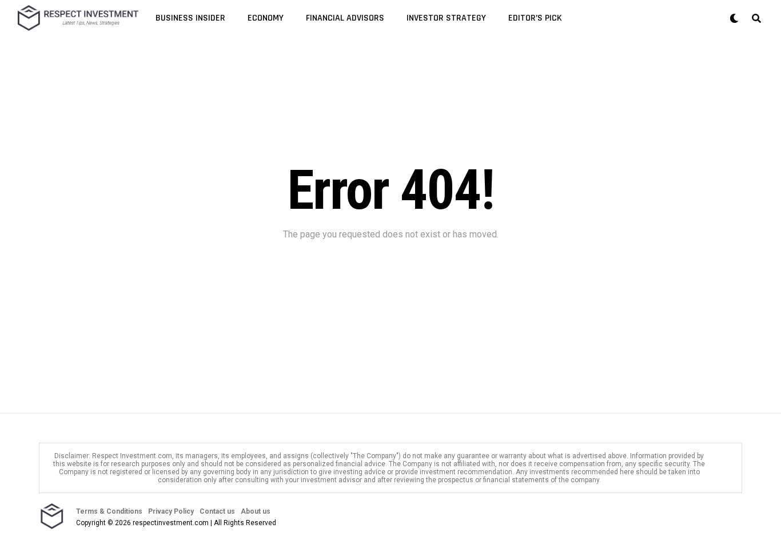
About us (255, 511)
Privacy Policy (171, 511)
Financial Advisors (345, 18)
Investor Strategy (446, 18)
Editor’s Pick (535, 18)
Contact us (217, 511)
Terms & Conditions (109, 511)
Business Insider (190, 18)
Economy (266, 18)
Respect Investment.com (132, 456)
